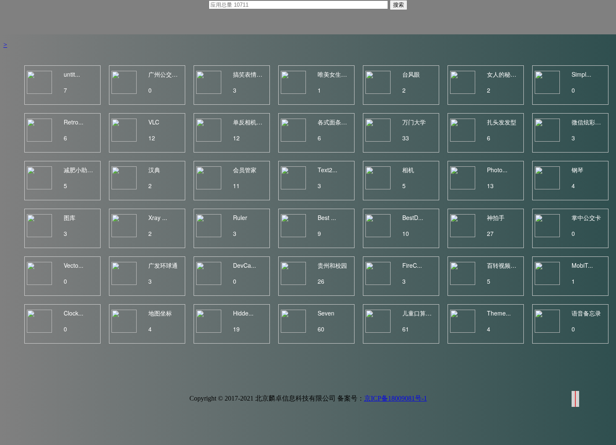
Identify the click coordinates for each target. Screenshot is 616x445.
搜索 (398, 5)
